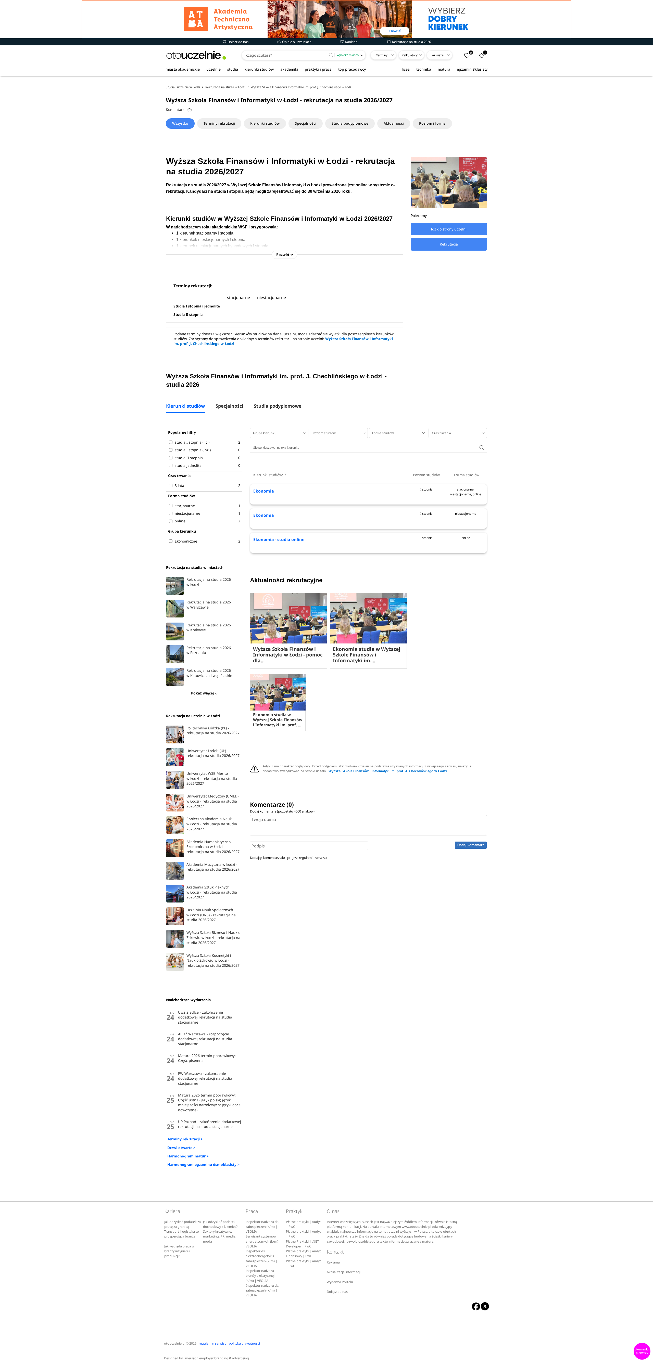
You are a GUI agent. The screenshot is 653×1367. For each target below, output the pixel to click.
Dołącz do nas (237, 42)
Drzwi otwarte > (181, 1147)
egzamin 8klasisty (472, 69)
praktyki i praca (318, 69)
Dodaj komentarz (470, 845)
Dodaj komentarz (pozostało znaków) (282, 811)
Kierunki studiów (265, 123)
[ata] (326, 19)
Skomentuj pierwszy (642, 1351)
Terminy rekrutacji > (185, 1139)
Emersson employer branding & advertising (216, 1358)
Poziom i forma (432, 123)
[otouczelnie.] (196, 55)
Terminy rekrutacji (219, 123)
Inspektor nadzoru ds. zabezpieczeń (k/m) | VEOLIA (262, 1227)
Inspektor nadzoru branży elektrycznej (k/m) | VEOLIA (260, 1276)
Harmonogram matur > (188, 1156)
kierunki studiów (259, 69)
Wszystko (180, 123)
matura (444, 69)
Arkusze (438, 55)
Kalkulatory (410, 55)
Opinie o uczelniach (296, 42)
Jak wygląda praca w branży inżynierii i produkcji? (179, 1251)
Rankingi (351, 42)
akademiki (289, 69)
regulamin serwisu (313, 857)
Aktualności (394, 123)
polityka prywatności (244, 1343)
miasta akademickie (183, 69)
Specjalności (305, 123)
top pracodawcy (352, 69)
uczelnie (213, 69)
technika (423, 69)
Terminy (381, 55)
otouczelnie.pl (174, 1343)
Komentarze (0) (179, 109)
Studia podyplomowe (350, 123)
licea (406, 69)
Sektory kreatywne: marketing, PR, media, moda (219, 1236)
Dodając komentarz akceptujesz (288, 857)
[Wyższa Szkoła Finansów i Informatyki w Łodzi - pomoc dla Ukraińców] (288, 618)
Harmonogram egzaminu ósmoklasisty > (203, 1164)
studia (232, 69)
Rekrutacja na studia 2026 (411, 42)
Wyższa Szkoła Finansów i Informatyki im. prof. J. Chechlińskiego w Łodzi (388, 771)
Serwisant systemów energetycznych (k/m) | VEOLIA (263, 1241)
